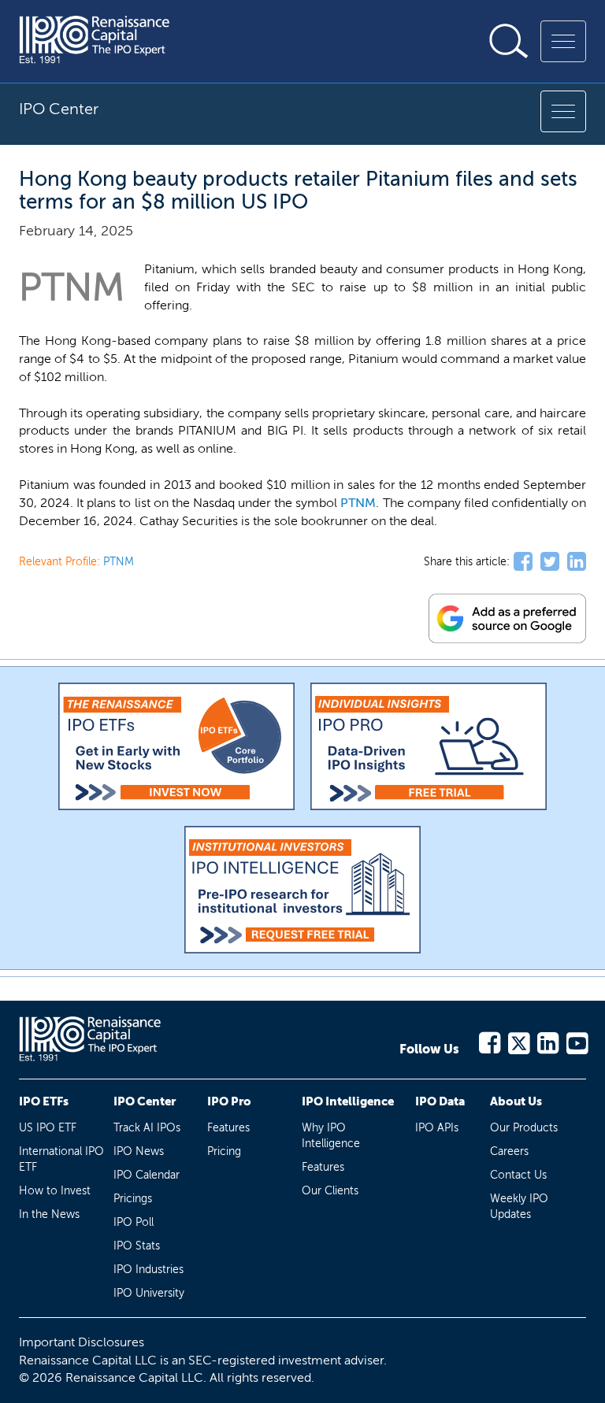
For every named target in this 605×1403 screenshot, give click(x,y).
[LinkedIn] (547, 1040)
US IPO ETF (47, 1128)
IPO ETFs (44, 1101)
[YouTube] (576, 1040)
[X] (518, 1040)
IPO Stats (136, 1246)
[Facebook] (489, 1040)
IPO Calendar (146, 1175)
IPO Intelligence (348, 1101)
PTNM (358, 502)
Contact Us (518, 1175)
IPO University (148, 1293)
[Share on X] (549, 562)
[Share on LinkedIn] (576, 562)
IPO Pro (229, 1101)
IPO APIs (436, 1128)
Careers (509, 1151)
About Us (516, 1101)
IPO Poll (133, 1222)
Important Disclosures (81, 1342)
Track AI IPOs (146, 1128)
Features (228, 1128)
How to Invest (55, 1191)
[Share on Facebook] (523, 562)
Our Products (524, 1128)
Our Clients (330, 1191)
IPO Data (440, 1101)
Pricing (224, 1151)
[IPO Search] (509, 41)
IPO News (138, 1151)
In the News (49, 1214)
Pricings (132, 1198)
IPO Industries (148, 1269)
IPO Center (144, 1101)
